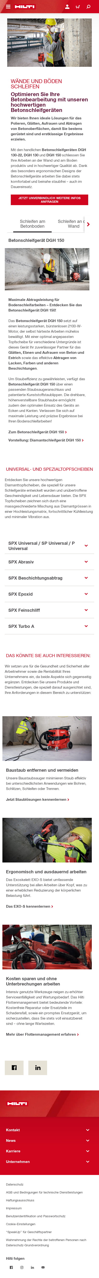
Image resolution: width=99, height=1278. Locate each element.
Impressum (14, 1208)
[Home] (24, 6)
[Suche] (88, 6)
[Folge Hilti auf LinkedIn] (32, 1267)
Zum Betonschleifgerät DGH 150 (36, 432)
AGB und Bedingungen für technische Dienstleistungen (44, 1192)
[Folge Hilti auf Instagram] (22, 1267)
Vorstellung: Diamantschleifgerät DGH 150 (44, 440)
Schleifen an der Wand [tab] (74, 223)
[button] (49, 546)
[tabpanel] (49, 347)
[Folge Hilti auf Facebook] (11, 1267)
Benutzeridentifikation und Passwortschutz (35, 1216)
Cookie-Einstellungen (20, 1224)
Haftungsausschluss (20, 1200)
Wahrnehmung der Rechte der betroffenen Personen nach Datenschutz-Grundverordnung (46, 1242)
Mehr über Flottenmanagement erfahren (41, 1034)
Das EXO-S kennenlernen (28, 906)
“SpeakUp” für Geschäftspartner (29, 1232)
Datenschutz (14, 1184)
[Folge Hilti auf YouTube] (43, 1267)
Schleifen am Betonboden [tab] (32, 223)
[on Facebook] (14, 1068)
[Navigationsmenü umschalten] (8, 6)
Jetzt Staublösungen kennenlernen (36, 799)
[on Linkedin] (37, 1068)
